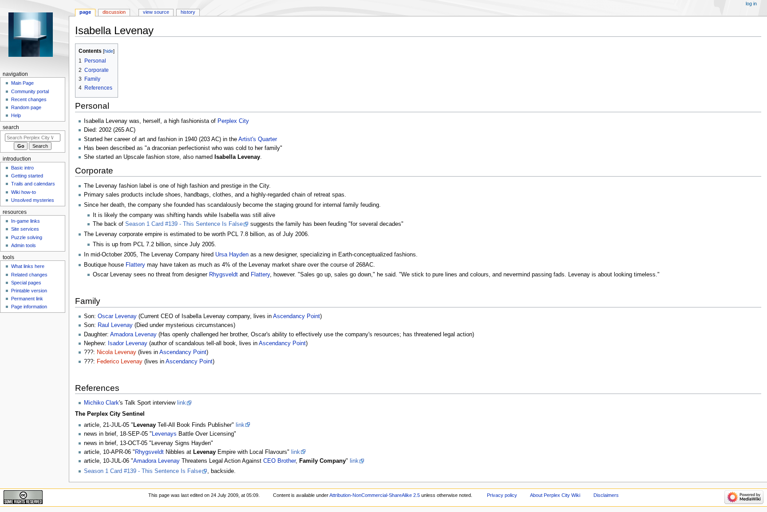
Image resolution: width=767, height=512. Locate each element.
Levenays (164, 434)
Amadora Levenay (133, 334)
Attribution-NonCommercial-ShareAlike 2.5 (375, 495)
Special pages (26, 282)
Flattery (135, 265)
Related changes (29, 274)
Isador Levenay (127, 343)
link (181, 403)
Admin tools (23, 245)
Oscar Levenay (117, 316)
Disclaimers (606, 495)
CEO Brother (279, 461)
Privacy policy (502, 495)
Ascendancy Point (296, 316)
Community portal (30, 91)
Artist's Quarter (257, 139)
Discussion (114, 12)
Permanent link (27, 298)
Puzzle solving (26, 237)
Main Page (22, 83)
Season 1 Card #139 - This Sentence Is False (184, 224)
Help (16, 115)
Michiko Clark (101, 403)
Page (85, 12)
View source (156, 12)
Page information (29, 306)
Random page (26, 107)
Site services (25, 229)
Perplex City (233, 121)
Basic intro (22, 167)
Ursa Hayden (232, 255)
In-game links (25, 221)
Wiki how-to (23, 192)
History (188, 12)
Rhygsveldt (223, 275)
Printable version (29, 290)
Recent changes (29, 99)
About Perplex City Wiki (555, 495)
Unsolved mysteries (32, 200)
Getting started (27, 175)
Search (11, 127)
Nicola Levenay (116, 352)
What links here (27, 266)
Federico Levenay (119, 361)
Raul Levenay (115, 325)
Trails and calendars (33, 183)
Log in (751, 3)
